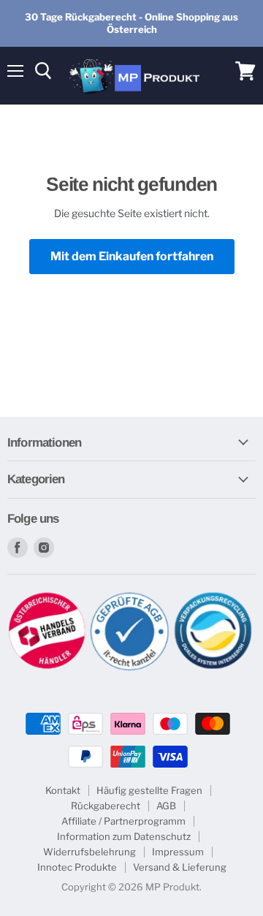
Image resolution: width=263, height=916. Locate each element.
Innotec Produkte (77, 867)
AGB (166, 805)
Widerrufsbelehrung (89, 852)
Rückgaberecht (105, 805)
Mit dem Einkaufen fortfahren (131, 256)
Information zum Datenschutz (124, 836)
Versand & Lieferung (179, 867)
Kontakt (62, 790)
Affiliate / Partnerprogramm (123, 821)
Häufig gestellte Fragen (149, 790)
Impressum (178, 852)
